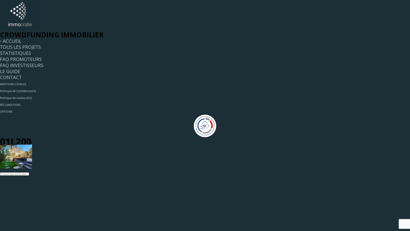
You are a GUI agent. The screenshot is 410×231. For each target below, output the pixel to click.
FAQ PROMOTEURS (21, 59)
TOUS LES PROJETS (20, 47)
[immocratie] (20, 29)
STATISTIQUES (15, 53)
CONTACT (11, 77)
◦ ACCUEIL (10, 41)
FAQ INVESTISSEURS (21, 65)
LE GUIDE (10, 71)
